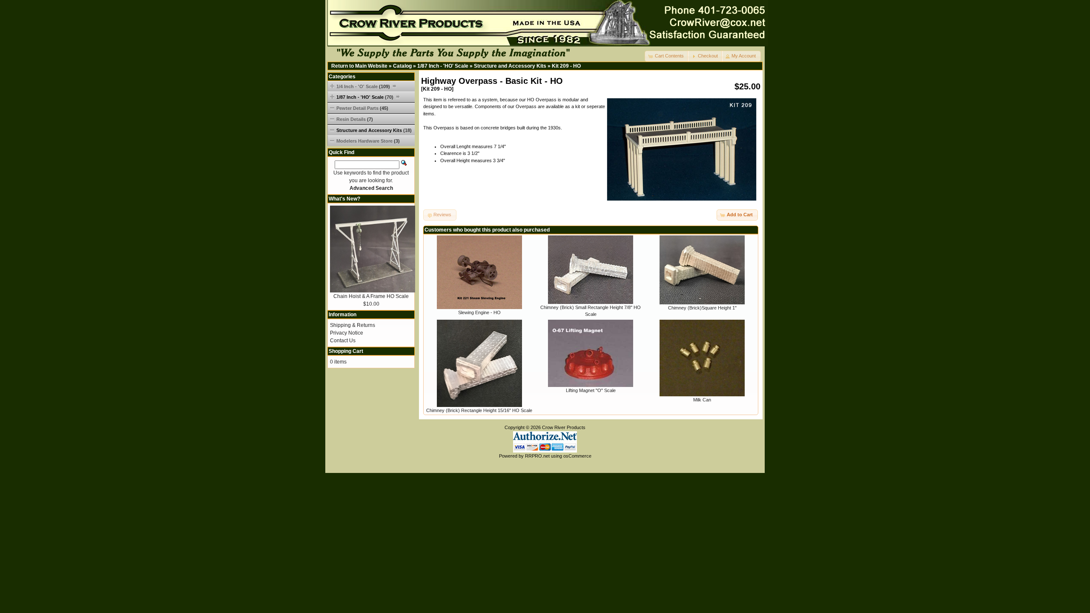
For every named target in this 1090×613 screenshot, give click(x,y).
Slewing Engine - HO (479, 312)
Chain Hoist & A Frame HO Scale (371, 296)
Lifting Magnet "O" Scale (591, 390)
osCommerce (577, 455)
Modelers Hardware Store (368, 140)
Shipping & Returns (352, 325)
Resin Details (354, 119)
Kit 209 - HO (566, 66)
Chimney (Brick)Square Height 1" (702, 307)
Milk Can (702, 399)
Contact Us (343, 341)
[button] (667, 56)
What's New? (344, 199)
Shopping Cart (346, 351)
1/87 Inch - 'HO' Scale (442, 66)
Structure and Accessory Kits (510, 66)
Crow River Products (563, 427)
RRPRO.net (537, 455)
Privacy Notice (346, 333)
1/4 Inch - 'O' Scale (363, 86)
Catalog (402, 66)
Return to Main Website (359, 66)
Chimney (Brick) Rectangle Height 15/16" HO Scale (479, 410)
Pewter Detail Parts (362, 108)
